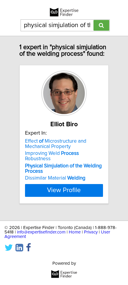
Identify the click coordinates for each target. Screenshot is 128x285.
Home (75, 232)
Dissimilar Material (55, 178)
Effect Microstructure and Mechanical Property (55, 143)
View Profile (64, 190)
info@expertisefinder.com (41, 232)
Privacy (91, 232)
